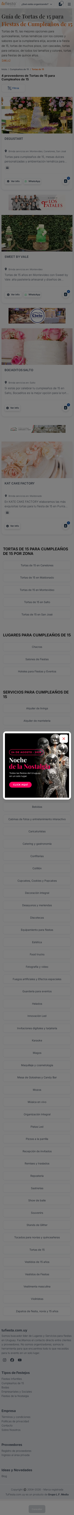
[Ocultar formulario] (64, 738)
